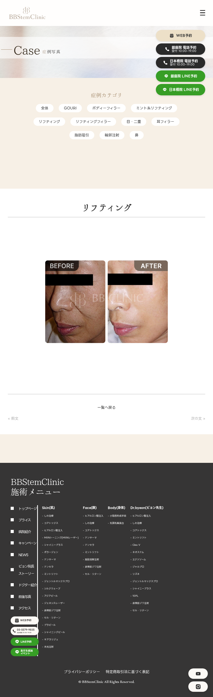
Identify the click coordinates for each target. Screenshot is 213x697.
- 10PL (134, 596)
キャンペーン (27, 543)
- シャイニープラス (52, 545)
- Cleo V (135, 545)
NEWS (23, 555)
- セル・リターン (51, 618)
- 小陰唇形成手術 (117, 516)
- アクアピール (50, 596)
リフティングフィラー (93, 121)
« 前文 (13, 418)
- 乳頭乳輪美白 (116, 523)
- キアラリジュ (50, 639)
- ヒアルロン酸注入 (52, 530)
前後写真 (24, 597)
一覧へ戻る (106, 407)
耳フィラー (165, 121)
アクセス (24, 608)
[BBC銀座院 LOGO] (27, 13)
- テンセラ (48, 567)
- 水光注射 (48, 647)
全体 (44, 108)
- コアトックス (50, 523)
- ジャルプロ (137, 567)
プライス (24, 520)
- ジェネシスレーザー (53, 603)
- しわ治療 (48, 516)
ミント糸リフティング (154, 108)
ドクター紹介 (27, 585)
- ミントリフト (50, 574)
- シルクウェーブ (51, 588)
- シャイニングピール (53, 632)
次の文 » (198, 418)
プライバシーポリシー (82, 672)
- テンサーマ (49, 559)
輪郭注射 (112, 135)
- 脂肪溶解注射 (91, 559)
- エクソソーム (138, 559)
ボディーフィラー (106, 108)
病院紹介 (24, 532)
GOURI (70, 108)
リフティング (49, 121)
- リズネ (134, 574)
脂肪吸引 (82, 135)
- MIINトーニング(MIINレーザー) (60, 538)
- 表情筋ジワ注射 (51, 610)
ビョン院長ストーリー (26, 570)
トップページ (27, 508)
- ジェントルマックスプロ (56, 581)
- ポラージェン (50, 552)
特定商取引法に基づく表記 (127, 672)
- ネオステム (137, 552)
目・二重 (134, 121)
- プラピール (49, 625)
